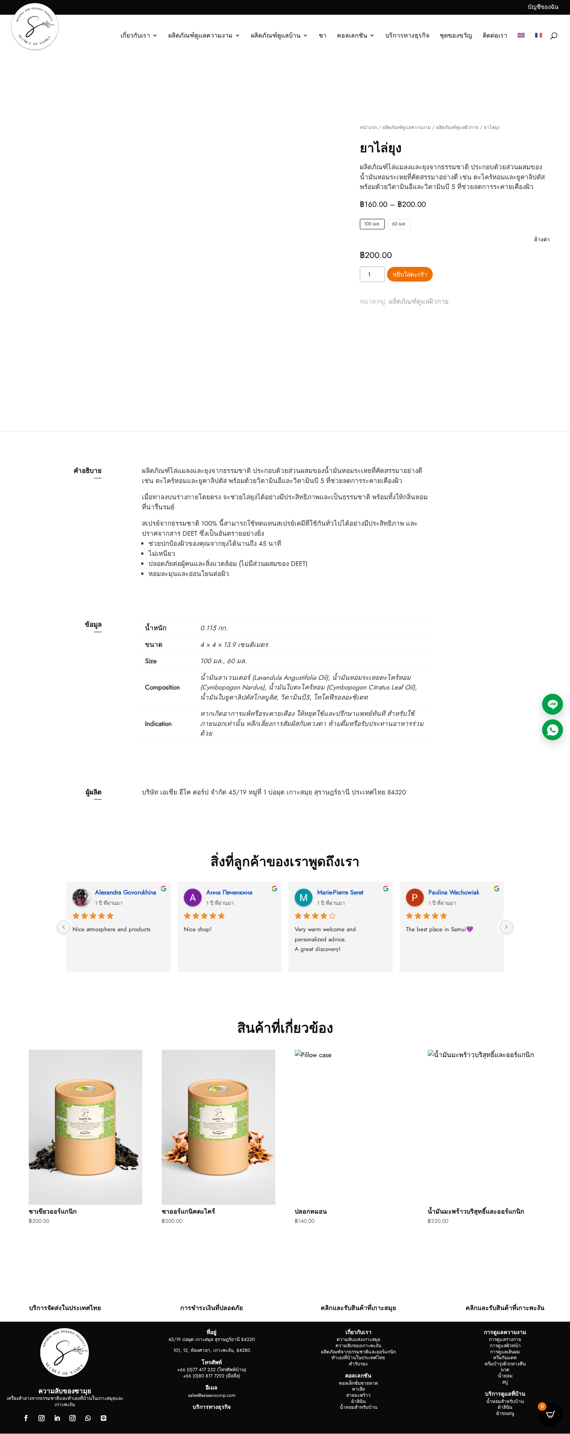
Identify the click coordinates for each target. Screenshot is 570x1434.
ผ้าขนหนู (505, 1413)
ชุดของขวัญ (456, 36)
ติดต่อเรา (495, 36)
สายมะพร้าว (358, 1395)
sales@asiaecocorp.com (211, 1395)
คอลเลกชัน (352, 36)
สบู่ (505, 1382)
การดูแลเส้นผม (505, 1351)
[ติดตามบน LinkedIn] (57, 1418)
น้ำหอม (505, 1375)
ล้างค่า (542, 239)
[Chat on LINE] (552, 704)
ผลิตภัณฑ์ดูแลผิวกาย (457, 127)
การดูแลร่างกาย (505, 1339)
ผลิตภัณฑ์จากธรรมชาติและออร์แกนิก (358, 1351)
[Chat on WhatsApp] (552, 729)
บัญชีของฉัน (543, 7)
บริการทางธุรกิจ (407, 36)
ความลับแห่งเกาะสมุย (358, 1339)
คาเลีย (358, 1389)
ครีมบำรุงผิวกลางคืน (505, 1363)
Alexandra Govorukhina (125, 892)
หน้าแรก (368, 127)
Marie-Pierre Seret (340, 892)
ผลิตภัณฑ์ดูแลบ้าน (276, 36)
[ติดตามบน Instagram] (41, 1418)
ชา (322, 36)
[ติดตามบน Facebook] (26, 1418)
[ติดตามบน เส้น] (103, 1418)
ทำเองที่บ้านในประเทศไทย (358, 1357)
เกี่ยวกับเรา (135, 36)
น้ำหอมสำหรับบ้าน (358, 1407)
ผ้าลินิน (358, 1401)
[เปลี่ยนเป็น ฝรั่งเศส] (538, 44)
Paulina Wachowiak (453, 892)
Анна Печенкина (229, 892)
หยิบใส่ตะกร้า (410, 274)
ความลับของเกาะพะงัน (358, 1345)
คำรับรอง (358, 1363)
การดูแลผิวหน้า (505, 1345)
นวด (505, 1369)
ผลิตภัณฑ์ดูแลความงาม (200, 36)
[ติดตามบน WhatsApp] (88, 1418)
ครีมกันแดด (505, 1357)
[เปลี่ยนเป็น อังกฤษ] (521, 44)
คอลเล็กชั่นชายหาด (358, 1383)
